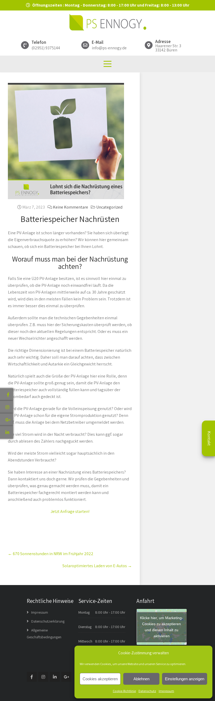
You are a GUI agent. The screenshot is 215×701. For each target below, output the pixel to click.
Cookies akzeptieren (100, 679)
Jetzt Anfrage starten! (70, 511)
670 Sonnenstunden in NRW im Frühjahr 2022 (50, 553)
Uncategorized (109, 207)
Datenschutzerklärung (47, 621)
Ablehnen (141, 679)
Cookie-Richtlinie (124, 691)
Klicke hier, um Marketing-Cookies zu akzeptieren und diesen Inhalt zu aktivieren (161, 627)
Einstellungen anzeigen (184, 679)
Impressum (166, 691)
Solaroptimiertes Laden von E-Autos (97, 566)
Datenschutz (147, 691)
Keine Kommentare (70, 207)
